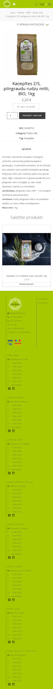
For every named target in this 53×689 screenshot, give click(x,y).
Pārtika (21, 12)
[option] (26, 255)
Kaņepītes (29, 138)
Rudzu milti (38, 12)
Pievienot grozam (32, 115)
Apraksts (26, 149)
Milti (28, 12)
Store (12, 12)
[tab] (26, 149)
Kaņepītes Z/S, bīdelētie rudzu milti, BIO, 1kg (27, 276)
